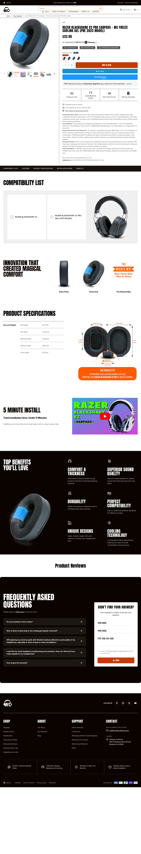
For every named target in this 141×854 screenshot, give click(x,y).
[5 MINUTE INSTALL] (105, 416)
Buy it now (100, 71)
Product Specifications (43, 168)
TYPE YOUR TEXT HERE (105, 636)
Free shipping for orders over (65, 2)
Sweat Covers (8, 732)
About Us (85, 12)
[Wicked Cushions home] (6, 9)
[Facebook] (117, 703)
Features (25, 168)
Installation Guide (64, 168)
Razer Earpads (17, 16)
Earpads (6, 727)
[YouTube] (135, 703)
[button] (54, 73)
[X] (129, 703)
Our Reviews (73, 12)
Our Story (41, 727)
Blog (39, 736)
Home (8, 16)
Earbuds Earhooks (10, 744)
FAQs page (20, 612)
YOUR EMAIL (101, 628)
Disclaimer (52, 783)
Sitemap (18, 783)
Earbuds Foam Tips (10, 748)
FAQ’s (74, 748)
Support (95, 12)
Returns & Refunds (131, 2)
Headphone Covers (10, 752)
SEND (117, 660)
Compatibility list (10, 168)
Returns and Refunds (80, 744)
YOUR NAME (101, 620)
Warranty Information (80, 740)
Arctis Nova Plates (10, 740)
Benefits (80, 168)
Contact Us (66, 160)
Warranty (120, 2)
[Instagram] (123, 703)
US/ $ (8, 3)
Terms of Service (28, 783)
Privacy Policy (112, 651)
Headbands (7, 736)
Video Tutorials (58, 12)
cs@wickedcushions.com (119, 731)
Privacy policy (41, 783)
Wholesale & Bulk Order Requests (84, 736)
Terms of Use (123, 651)
